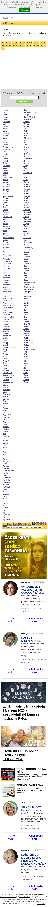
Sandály (6, 149)
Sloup (25, 244)
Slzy (4, 273)
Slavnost (27, 219)
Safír (5, 119)
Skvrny (26, 203)
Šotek (5, 363)
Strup (5, 422)
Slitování (27, 238)
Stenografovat (29, 349)
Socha (5, 356)
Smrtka (6, 319)
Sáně (5, 152)
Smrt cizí (6, 303)
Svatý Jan (7, 478)
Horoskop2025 (38, 901)
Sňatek (6, 333)
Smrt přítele (8, 312)
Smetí (5, 282)
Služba (6, 266)
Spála (25, 261)
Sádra (5, 117)
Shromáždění (29, 117)
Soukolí (6, 380)
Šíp (24, 128)
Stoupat (26, 375)
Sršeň (25, 312)
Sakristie (6, 122)
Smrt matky (8, 308)
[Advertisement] (24, 69)
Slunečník (7, 264)
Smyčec (6, 326)
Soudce (6, 370)
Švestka (6, 491)
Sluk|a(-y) (7, 254)
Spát (25, 266)
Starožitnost (28, 324)
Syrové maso (8, 519)
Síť (24, 140)
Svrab (5, 508)
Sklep (25, 166)
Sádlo (5, 115)
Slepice (26, 226)
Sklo (25, 170)
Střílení (6, 406)
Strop (5, 420)
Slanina (26, 214)
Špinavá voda (29, 282)
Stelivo (26, 345)
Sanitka (6, 154)
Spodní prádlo (29, 287)
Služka (6, 271)
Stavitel (26, 335)
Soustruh (27, 252)
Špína (25, 280)
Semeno (6, 226)
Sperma (26, 277)
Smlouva (6, 289)
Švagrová (7, 461)
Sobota (6, 354)
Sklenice (27, 161)
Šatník (5, 161)
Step (25, 352)
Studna (6, 429)
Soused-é (27, 250)
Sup (4, 452)
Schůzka (6, 191)
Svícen (6, 501)
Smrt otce (7, 310)
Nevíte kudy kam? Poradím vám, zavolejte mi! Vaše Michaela (33, 864)
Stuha (5, 431)
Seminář (6, 228)
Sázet (5, 170)
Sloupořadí (7, 247)
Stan (25, 317)
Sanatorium (8, 147)
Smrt (5, 296)
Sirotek (26, 133)
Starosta (27, 322)
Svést (5, 489)
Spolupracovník (30, 291)
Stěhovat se (28, 342)
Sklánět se (27, 159)
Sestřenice (7, 242)
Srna (25, 308)
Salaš (5, 128)
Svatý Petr (7, 480)
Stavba (26, 333)
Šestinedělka (8, 238)
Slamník (26, 210)
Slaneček (27, 212)
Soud (5, 368)
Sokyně (6, 361)
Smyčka (6, 329)
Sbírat (5, 175)
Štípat (25, 363)
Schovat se (7, 184)
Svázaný (6, 482)
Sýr (4, 517)
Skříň (25, 191)
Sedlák (6, 200)
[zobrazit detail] (10, 595)
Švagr (5, 459)
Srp (24, 310)
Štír (24, 366)
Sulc (5, 447)
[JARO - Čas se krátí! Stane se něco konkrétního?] (24, 555)
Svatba (6, 466)
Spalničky (27, 264)
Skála (25, 149)
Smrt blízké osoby (10, 298)
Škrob (25, 198)
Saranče (6, 156)
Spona (26, 298)
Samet (5, 142)
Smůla (5, 322)
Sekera (6, 212)
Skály (25, 152)
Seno (5, 231)
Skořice (26, 186)
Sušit (5, 454)
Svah (5, 464)
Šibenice (27, 119)
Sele (5, 219)
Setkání (6, 244)
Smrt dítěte (7, 305)
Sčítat (5, 193)
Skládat (26, 154)
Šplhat (26, 284)
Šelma (5, 224)
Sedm (5, 205)
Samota (6, 145)
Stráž (5, 392)
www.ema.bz (41, 904)
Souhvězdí (7, 377)
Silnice (26, 124)
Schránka (7, 186)
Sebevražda (8, 196)
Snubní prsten (9, 347)
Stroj (5, 410)
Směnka (6, 277)
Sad (4, 112)
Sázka (5, 173)
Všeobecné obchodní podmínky (34, 894)
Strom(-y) (7, 415)
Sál (4, 124)
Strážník (6, 394)
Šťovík (26, 377)
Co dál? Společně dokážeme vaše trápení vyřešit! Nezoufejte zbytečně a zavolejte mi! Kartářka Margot (32, 647)
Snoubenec (8, 345)
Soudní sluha (8, 375)
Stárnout (27, 319)
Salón (5, 135)
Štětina (26, 356)
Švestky (6, 494)
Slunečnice (7, 261)
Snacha (6, 331)
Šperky (26, 275)
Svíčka (6, 503)
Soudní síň (7, 373)
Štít (24, 368)
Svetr (5, 498)
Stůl (4, 434)
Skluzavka (27, 173)
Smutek (6, 324)
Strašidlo (6, 390)
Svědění (6, 487)
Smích (5, 287)
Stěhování (27, 340)
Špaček (26, 257)
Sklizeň (26, 168)
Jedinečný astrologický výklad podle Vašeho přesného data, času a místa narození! (32, 777)
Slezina (26, 228)
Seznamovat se (30, 112)
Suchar (6, 436)
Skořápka (27, 184)
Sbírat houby (8, 177)
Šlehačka (27, 221)
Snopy (5, 342)
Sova (25, 254)
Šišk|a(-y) (27, 138)
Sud (4, 438)
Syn (4, 510)
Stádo (25, 315)
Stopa (25, 373)
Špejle (26, 268)
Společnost (28, 289)
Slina (25, 235)
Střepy (5, 401)
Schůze (6, 189)
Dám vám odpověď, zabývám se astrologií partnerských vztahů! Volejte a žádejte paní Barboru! (33, 596)
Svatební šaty (8, 471)
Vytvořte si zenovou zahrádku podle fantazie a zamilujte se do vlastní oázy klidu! (32, 790)
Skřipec (26, 193)
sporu (25, 301)
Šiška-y (26, 135)
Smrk (5, 294)
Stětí (25, 354)
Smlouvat (7, 291)
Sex (25, 110)
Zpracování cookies (24, 897)
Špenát (26, 271)
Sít (24, 142)
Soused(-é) (28, 247)
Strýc (5, 424)
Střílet (5, 408)
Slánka (26, 217)
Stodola (26, 370)
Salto (5, 138)
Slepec (26, 224)
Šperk (25, 273)
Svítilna (6, 505)
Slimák (26, 233)
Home (5, 18)
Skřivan (26, 196)
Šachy (5, 110)
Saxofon (6, 166)
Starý (25, 326)
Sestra (5, 240)
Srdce (25, 305)
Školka (26, 182)
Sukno (5, 443)
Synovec (6, 515)
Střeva (5, 403)
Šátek (5, 159)
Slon (25, 240)
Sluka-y (6, 252)
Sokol (5, 359)
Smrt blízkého (9, 301)
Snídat (5, 338)
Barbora (32, 582)
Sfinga (26, 115)
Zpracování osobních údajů (8, 897)
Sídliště (26, 122)
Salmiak (6, 133)
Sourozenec (8, 382)
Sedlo (5, 203)
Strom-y (6, 417)
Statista (26, 331)
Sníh (5, 340)
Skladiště (27, 156)
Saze (5, 168)
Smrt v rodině (8, 317)
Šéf (4, 207)
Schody (6, 182)
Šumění (6, 450)
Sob (4, 352)
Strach (26, 382)
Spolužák (27, 296)
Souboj (6, 366)
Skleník (26, 163)
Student (6, 427)
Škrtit (25, 200)
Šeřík (5, 233)
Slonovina (27, 242)
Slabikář (26, 205)
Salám (5, 126)
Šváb (5, 457)
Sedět (5, 198)
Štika (25, 359)
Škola (25, 180)
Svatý (5, 475)
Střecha (6, 396)
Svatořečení (8, 473)
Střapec (6, 387)
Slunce (6, 257)
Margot (32, 633)
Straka (5, 385)
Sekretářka (7, 217)
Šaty (5, 163)
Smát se (6, 275)
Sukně (5, 440)
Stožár (26, 380)
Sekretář (6, 214)
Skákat (26, 147)
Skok (25, 177)
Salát (5, 131)
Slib (25, 231)
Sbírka (5, 180)
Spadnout (27, 259)
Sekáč (5, 210)
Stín (25, 361)
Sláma (26, 207)
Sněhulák (7, 335)
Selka (5, 221)
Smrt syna (7, 315)
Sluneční (6, 259)
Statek (26, 329)
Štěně (25, 347)
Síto (25, 145)
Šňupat (6, 349)
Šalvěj (5, 140)
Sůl (4, 445)
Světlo (5, 496)
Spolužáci (27, 294)
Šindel (26, 126)
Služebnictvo (8, 268)
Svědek (6, 484)
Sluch (5, 250)
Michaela (33, 850)
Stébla (26, 338)
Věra (30, 802)
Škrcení (26, 189)
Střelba (6, 399)
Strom (5, 413)
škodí (25, 175)
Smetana (7, 280)
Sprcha (26, 303)
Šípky (25, 131)
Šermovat (7, 235)
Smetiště (6, 284)
